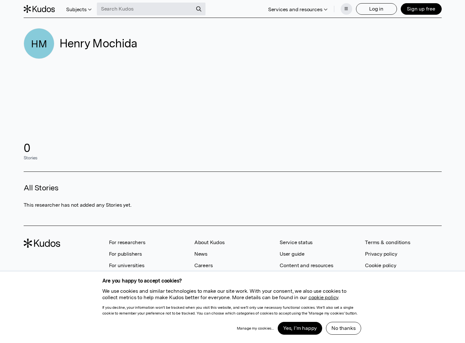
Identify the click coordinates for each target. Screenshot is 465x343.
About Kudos (209, 242)
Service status (296, 242)
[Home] (39, 9)
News (200, 254)
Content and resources (306, 265)
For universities (126, 265)
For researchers (127, 242)
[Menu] (346, 9)
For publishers (125, 254)
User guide (292, 254)
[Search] (198, 9)
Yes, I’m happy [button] (300, 328)
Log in (376, 9)
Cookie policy (380, 265)
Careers (203, 265)
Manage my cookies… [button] (255, 328)
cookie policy (323, 297)
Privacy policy (381, 254)
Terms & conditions (387, 242)
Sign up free (421, 9)
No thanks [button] (343, 328)
